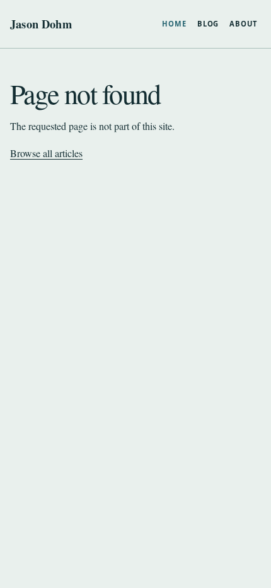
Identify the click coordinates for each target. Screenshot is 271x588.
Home (174, 23)
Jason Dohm (41, 24)
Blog (208, 23)
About (243, 23)
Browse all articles (46, 153)
